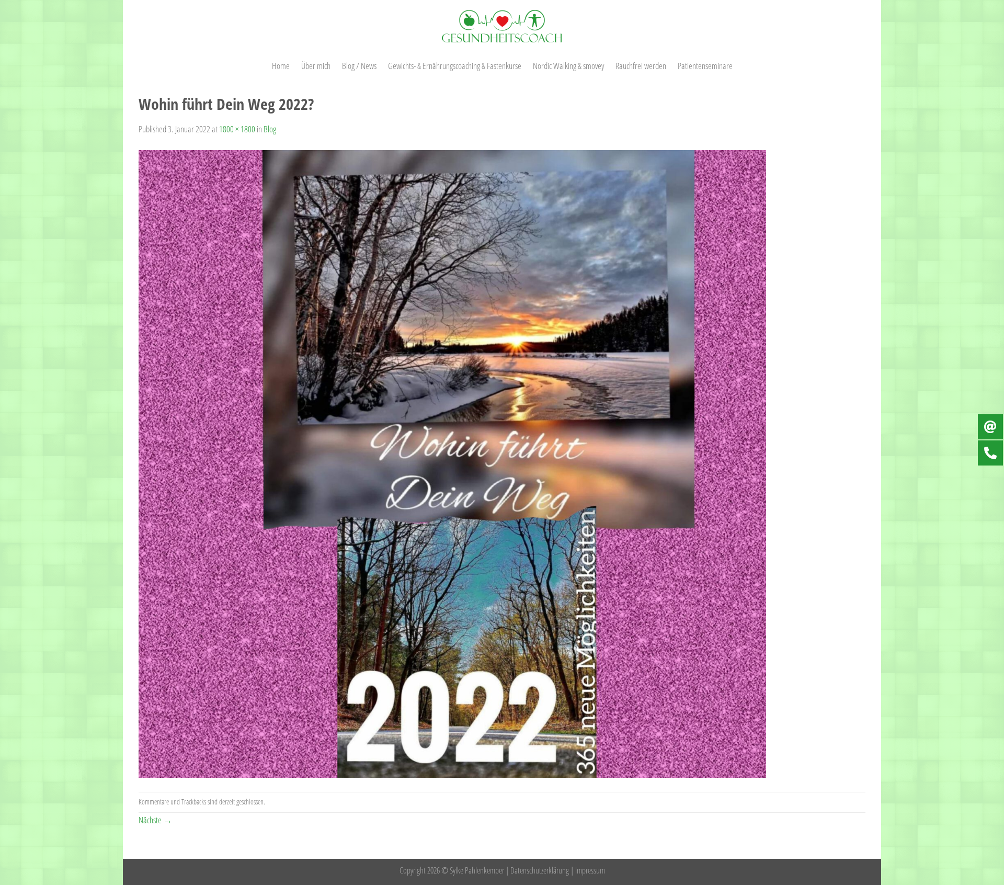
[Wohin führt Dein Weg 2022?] (452, 463)
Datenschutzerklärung (539, 870)
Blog (270, 128)
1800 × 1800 (237, 128)
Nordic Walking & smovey (568, 65)
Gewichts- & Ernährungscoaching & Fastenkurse (454, 65)
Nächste (155, 819)
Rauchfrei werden (640, 65)
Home (281, 65)
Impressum (590, 870)
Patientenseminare (705, 65)
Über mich (315, 65)
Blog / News (359, 65)
